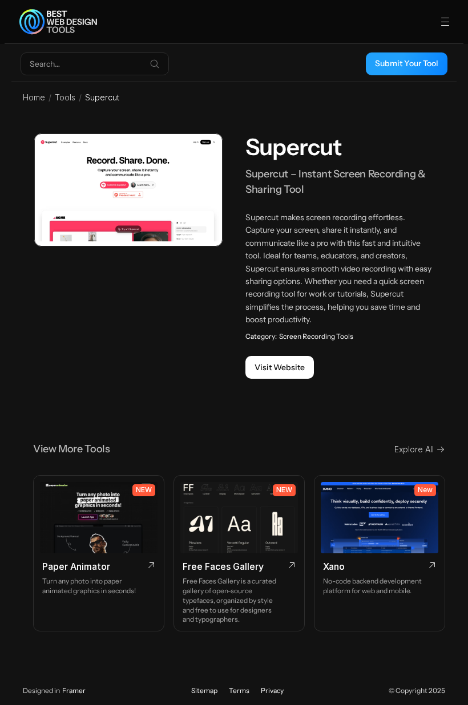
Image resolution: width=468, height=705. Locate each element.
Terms (239, 690)
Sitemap (204, 690)
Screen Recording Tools (316, 336)
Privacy (272, 690)
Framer (74, 690)
